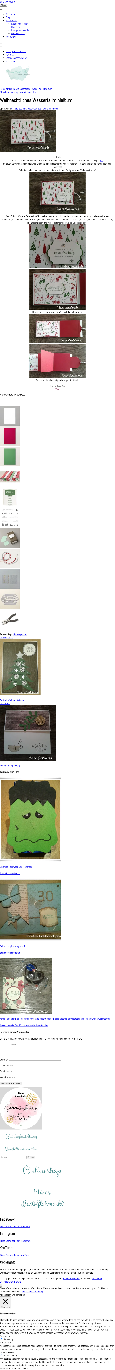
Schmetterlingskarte (10, 952)
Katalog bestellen (19, 23)
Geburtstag (5, 946)
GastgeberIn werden (20, 30)
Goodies (49, 1018)
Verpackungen (91, 1018)
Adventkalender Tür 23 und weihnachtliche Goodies (24, 1025)
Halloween (13, 866)
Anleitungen (11, 36)
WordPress (97, 1278)
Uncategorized (16, 92)
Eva (101, 160)
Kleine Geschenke (61, 1018)
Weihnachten (30, 92)
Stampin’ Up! (11, 20)
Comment (4, 1059)
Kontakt (10, 54)
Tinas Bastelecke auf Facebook (15, 1226)
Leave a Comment (51, 108)
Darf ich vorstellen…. (10, 873)
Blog (8, 17)
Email (3, 1071)
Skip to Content (7, 1)
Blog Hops (20, 1018)
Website (4, 1077)
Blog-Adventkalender (35, 1018)
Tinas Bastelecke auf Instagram (15, 1240)
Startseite (10, 14)
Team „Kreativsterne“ (16, 51)
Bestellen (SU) (18, 27)
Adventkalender (7, 1018)
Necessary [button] (5, 1336)
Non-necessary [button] (7, 1352)
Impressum (11, 61)
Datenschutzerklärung (16, 57)
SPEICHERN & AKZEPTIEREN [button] (14, 1368)
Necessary (8, 1339)
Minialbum (4, 92)
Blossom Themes (71, 1278)
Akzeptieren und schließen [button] (12, 1294)
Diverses (4, 866)
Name (3, 1065)
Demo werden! (18, 33)
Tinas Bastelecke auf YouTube (14, 1255)
